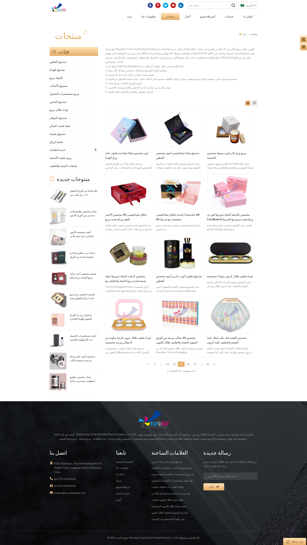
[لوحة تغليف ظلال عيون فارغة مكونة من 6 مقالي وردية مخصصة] (128, 314)
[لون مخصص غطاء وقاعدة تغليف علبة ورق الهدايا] (128, 130)
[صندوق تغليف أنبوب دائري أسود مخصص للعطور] (179, 253)
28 (188, 364)
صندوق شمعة (57, 133)
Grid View (248, 103)
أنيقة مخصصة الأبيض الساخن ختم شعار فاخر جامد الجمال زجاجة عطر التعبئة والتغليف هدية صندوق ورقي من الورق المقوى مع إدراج (82, 234)
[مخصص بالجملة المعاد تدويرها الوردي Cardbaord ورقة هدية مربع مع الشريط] (230, 191)
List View (254, 103)
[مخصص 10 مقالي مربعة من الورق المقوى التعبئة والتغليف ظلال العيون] (179, 314)
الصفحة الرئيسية (124, 461)
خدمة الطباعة (58, 149)
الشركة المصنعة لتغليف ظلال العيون (169, 512)
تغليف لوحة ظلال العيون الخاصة (167, 499)
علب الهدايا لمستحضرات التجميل (168, 518)
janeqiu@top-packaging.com (69, 492)
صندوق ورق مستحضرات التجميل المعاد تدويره (173, 474)
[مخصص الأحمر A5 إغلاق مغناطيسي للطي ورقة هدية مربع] (128, 191)
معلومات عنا (148, 16)
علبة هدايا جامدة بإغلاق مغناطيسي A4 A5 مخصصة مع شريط (177, 217)
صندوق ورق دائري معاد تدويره (166, 461)
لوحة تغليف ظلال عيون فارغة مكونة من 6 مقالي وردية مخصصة (128, 340)
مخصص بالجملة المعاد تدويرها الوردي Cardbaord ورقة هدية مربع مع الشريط (230, 217)
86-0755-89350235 (65, 478)
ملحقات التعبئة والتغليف (63, 165)
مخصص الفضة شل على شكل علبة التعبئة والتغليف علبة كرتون (227, 340)
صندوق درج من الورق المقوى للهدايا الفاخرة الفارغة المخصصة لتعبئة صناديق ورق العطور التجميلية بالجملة (82, 317)
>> (214, 364)
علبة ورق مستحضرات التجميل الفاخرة (170, 493)
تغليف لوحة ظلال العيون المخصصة (168, 506)
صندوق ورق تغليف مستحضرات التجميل (171, 467)
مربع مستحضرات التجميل (64, 93)
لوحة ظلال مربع (59, 109)
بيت (129, 16)
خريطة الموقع (123, 486)
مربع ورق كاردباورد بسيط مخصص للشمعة (226, 155)
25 (167, 364)
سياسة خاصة (123, 493)
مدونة (119, 480)
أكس (118, 499)
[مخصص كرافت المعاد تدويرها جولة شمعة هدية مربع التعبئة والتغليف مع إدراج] (128, 253)
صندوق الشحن (58, 101)
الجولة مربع (56, 77)
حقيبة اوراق (56, 141)
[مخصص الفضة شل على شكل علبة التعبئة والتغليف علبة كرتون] (230, 314)
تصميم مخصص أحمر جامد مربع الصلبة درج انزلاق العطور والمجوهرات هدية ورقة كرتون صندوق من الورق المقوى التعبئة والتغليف (83, 276)
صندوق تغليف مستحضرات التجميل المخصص (173, 480)
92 (207, 364)
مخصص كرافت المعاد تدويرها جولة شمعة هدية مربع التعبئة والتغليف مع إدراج (125, 279)
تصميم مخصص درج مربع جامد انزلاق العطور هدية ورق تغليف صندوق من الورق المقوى (82, 296)
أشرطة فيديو (207, 16)
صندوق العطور (58, 61)
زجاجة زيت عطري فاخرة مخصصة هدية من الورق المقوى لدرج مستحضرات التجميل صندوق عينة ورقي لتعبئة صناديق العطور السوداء (83, 255)
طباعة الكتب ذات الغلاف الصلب (167, 486)
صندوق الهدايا (57, 69)
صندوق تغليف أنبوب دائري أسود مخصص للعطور (179, 278)
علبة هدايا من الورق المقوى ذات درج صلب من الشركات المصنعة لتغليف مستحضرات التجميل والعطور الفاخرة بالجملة (84, 193)
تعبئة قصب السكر (60, 125)
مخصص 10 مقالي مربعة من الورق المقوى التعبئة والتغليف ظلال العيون (177, 340)
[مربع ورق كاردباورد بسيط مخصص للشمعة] (230, 130)
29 (194, 364)
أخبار (187, 16)
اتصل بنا (247, 16)
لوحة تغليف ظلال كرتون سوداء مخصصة (230, 276)
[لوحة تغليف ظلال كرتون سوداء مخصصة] (230, 253)
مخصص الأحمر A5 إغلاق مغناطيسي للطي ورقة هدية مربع (125, 217)
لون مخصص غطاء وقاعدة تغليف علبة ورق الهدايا (126, 155)
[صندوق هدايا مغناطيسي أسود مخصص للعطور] (179, 130)
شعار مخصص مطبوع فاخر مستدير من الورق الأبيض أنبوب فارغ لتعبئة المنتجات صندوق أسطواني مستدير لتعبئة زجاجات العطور (83, 213)
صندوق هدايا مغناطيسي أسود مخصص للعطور (178, 155)
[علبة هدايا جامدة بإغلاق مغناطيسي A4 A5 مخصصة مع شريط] (179, 191)
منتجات (170, 16)
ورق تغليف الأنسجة (60, 157)
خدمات (229, 16)
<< (148, 364)
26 (174, 364)
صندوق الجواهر (58, 117)
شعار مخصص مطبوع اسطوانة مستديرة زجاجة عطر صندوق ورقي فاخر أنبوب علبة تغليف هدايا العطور (82, 379)
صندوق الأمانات (59, 85)
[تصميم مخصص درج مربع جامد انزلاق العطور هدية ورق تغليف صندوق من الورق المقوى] (58, 299)
